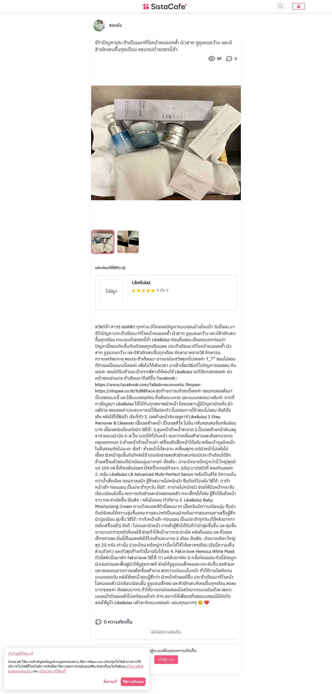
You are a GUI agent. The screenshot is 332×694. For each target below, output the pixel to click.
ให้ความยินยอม (133, 681)
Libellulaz (141, 282)
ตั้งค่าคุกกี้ (110, 681)
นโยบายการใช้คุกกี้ (52, 671)
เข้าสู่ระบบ (166, 659)
